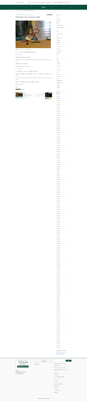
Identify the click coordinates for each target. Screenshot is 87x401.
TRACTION (58, 48)
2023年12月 (58, 162)
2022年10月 (58, 192)
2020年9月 (58, 245)
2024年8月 (58, 145)
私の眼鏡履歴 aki (59, 80)
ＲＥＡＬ (58, 89)
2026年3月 (58, 104)
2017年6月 (58, 328)
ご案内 (58, 61)
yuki (57, 57)
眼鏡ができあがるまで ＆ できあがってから (61, 369)
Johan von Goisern (60, 33)
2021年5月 (58, 228)
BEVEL (58, 23)
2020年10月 (58, 243)
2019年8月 (58, 273)
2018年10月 (58, 294)
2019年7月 (58, 275)
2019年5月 (58, 279)
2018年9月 (58, 296)
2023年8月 (58, 170)
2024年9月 (58, 143)
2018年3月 (58, 309)
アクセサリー (59, 65)
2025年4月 (58, 128)
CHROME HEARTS (60, 25)
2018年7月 (58, 300)
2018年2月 (58, 311)
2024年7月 (58, 147)
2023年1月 (58, 185)
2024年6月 (58, 149)
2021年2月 (58, 234)
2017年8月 (58, 324)
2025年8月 (58, 119)
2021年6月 (58, 226)
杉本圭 (58, 78)
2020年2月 (58, 260)
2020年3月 (58, 258)
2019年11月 (58, 266)
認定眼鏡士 (58, 87)
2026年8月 (58, 94)
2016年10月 (58, 345)
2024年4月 (58, 153)
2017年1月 (58, 339)
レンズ (58, 72)
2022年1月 (58, 211)
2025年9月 (58, 117)
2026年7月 (58, 96)
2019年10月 (58, 268)
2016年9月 (58, 347)
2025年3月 (58, 130)
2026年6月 (58, 98)
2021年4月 (58, 230)
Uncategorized (59, 50)
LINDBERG (58, 40)
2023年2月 (58, 183)
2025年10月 (58, 115)
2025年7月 (58, 121)
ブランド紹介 (56, 374)
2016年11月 (58, 343)
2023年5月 (58, 177)
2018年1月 (58, 313)
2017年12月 (58, 315)
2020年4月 (58, 256)
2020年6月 (58, 251)
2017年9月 (58, 322)
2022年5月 (58, 202)
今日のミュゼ (59, 74)
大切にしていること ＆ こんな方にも (60, 367)
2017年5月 (58, 330)
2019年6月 (58, 277)
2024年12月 (58, 136)
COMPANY (56, 392)
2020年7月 (58, 249)
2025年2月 (58, 132)
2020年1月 (58, 262)
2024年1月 (58, 160)
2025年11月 (58, 113)
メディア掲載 (56, 390)
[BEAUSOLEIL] (19, 94)
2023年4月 (58, 179)
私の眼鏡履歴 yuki (60, 82)
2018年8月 (58, 298)
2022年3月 (58, 207)
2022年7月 (58, 198)
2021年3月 (58, 232)
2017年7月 (58, 326)
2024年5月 (58, 151)
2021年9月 (58, 219)
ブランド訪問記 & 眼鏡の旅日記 (59, 376)
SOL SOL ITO (59, 46)
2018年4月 (58, 307)
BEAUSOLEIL (49, 14)
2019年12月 (58, 264)
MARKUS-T (58, 42)
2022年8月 (58, 196)
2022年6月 (58, 200)
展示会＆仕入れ (59, 76)
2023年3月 (58, 181)
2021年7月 (58, 224)
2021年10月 (58, 217)
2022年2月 (58, 209)
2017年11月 (58, 317)
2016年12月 (58, 341)
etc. (57, 29)
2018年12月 (58, 290)
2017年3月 (58, 334)
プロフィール (56, 388)
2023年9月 (58, 168)
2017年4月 (58, 332)
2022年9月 (58, 194)
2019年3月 (58, 283)
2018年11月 (58, 292)
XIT (57, 55)
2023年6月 (58, 175)
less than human (59, 38)
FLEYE (58, 31)
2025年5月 (58, 126)
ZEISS (58, 59)
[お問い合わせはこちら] (23, 364)
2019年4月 (58, 281)
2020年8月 (58, 247)
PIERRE (58, 44)
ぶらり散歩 (58, 63)
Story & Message (57, 365)
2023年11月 (58, 164)
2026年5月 (58, 100)
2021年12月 (58, 213)
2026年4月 (58, 102)
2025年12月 (58, 111)
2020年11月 (58, 241)
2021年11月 (58, 215)
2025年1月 (58, 134)
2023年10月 (58, 166)
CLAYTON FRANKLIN (60, 27)
